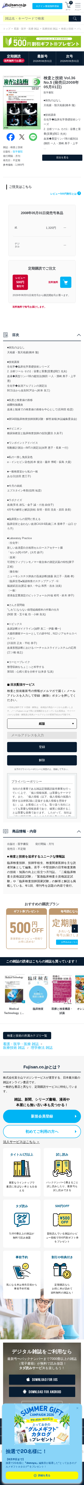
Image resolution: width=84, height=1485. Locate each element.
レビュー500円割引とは (65, 193)
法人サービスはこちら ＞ (21, 1142)
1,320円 (51, 227)
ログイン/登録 (47, 6)
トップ (6, 28)
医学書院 (18, 151)
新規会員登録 (42, 1116)
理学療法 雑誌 (42, 1048)
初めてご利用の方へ (42, 1131)
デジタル (17, 245)
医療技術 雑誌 (50, 28)
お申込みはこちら (69, 942)
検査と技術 (67, 28)
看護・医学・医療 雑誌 (26, 28)
